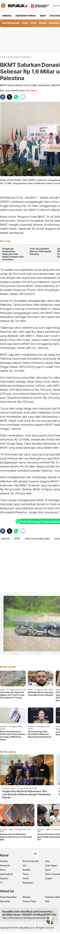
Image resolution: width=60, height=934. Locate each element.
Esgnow (4, 878)
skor (43, 15)
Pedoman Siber (52, 897)
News (3, 869)
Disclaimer (5, 901)
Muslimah (54, 23)
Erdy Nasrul (31, 90)
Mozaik (42, 23)
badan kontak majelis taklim (37, 538)
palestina (5, 538)
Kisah (25, 23)
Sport (47, 869)
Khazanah (5, 865)
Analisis (26, 869)
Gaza (34, 282)
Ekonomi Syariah (26, 15)
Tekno (26, 874)
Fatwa (33, 23)
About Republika (8, 897)
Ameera (4, 861)
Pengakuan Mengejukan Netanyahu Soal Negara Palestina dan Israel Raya (13, 254)
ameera (6, 15)
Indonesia (26, 57)
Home (3, 57)
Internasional (6, 874)
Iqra (24, 865)
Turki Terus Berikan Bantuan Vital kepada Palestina (40, 251)
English (48, 878)
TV (1, 882)
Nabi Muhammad (10, 23)
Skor (47, 861)
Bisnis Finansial (52, 874)
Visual (26, 878)
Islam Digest (13, 57)
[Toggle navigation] (3, 5)
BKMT (32, 209)
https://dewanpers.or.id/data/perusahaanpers (25, 917)
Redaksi (27, 897)
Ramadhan (28, 882)
